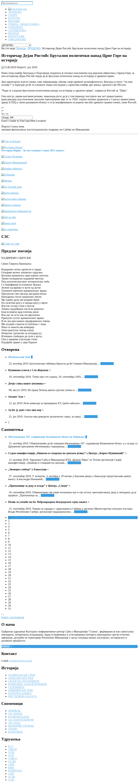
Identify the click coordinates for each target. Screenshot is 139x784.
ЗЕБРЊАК (14, 710)
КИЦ (11, 767)
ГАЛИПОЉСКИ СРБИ (21, 675)
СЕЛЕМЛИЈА (16, 687)
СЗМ (11, 773)
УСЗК (11, 776)
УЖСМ (12, 749)
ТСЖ (11, 779)
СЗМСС (12, 758)
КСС (11, 746)
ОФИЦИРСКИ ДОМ (20, 690)
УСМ (11, 752)
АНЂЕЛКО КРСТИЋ (20, 678)
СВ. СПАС (14, 722)
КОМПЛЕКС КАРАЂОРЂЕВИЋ (27, 684)
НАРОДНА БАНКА (20, 693)
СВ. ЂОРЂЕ (15, 713)
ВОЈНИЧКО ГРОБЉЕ (21, 725)
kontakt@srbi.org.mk (20, 660)
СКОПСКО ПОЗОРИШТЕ (23, 681)
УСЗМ (12, 761)
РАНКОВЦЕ (15, 732)
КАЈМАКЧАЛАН (18, 716)
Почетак (21, 48)
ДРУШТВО (34, 48)
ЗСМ (11, 755)
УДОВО (12, 728)
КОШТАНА (15, 770)
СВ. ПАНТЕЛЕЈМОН (21, 719)
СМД (11, 764)
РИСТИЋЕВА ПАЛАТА (22, 696)
